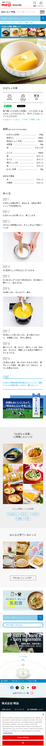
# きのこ (13, 22)
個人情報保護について (35, 709)
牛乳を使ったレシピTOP (22, 578)
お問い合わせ (6, 709)
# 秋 (31, 22)
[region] (23, 728)
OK (23, 743)
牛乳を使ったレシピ (18, 681)
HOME (6, 681)
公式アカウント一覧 (21, 693)
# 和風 (26, 22)
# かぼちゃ (5, 22)
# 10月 (20, 22)
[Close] (43, 714)
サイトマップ (19, 709)
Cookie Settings (23, 737)
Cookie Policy (8, 733)
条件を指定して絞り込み (14, 625)
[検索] (43, 18)
